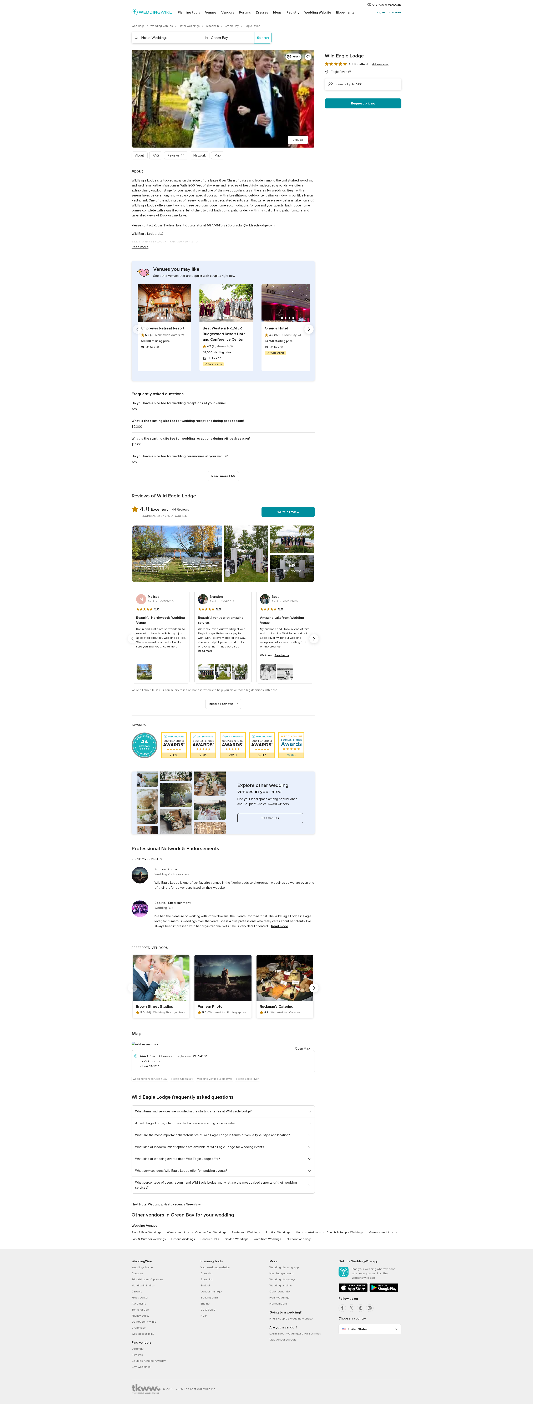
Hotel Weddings (189, 26)
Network (199, 155)
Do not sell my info (144, 1321)
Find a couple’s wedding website (291, 1318)
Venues (210, 12)
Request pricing (363, 103)
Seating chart (209, 1297)
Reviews (176, 155)
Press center (140, 1297)
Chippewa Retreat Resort (162, 328)
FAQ (156, 155)
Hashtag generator (281, 1273)
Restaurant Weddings (246, 1232)
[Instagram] (370, 1308)
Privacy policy (140, 1315)
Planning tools (189, 12)
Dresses (262, 12)
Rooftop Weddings (278, 1232)
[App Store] (353, 1291)
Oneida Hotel (276, 328)
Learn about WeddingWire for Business (295, 1333)
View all (298, 140)
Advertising (139, 1303)
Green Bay (232, 26)
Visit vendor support (282, 1339)
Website (317, 12)
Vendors (227, 12)
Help (203, 1315)
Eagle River (252, 26)
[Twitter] (351, 1308)
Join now (394, 12)
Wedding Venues (162, 26)
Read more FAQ (223, 476)
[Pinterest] (360, 1308)
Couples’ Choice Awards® (149, 1361)
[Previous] (137, 329)
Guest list (206, 1279)
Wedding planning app (284, 1267)
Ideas (277, 12)
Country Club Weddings (210, 1232)
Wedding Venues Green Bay (150, 1079)
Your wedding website (215, 1267)
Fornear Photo (165, 869)
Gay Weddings (141, 1367)
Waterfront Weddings (267, 1239)
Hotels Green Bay (182, 1079)
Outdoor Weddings (299, 1239)
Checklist (206, 1273)
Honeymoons (278, 1303)
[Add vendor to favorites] (308, 56)
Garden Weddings (236, 1239)
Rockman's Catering (276, 1006)
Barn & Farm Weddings (146, 1232)
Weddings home (142, 1267)
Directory (137, 1349)
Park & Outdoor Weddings (149, 1239)
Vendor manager (211, 1291)
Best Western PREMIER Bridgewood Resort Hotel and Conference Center (225, 334)
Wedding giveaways (282, 1279)
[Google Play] (384, 1291)
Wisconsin (212, 26)
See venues (270, 818)
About (139, 155)
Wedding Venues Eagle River (214, 1079)
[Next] (309, 329)
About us (137, 1273)
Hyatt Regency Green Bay (182, 1204)
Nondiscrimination (143, 1285)
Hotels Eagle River (247, 1079)
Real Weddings (279, 1297)
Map (218, 155)
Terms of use (140, 1309)
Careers (137, 1291)
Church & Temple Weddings (344, 1232)
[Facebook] (342, 1308)
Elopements (345, 12)
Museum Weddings (381, 1232)
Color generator (280, 1291)
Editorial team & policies (147, 1279)
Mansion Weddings (308, 1232)
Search (263, 37)
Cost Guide (207, 1309)
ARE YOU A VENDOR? (386, 4)
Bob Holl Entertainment (172, 903)
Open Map (302, 1048)
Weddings (138, 26)
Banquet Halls (209, 1239)
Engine (205, 1303)
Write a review (288, 512)
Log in (380, 12)
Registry (292, 12)
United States (357, 1329)
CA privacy (139, 1327)
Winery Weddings (178, 1232)
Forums (245, 12)
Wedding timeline (280, 1285)
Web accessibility (143, 1334)
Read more (140, 247)
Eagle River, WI (341, 72)
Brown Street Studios (154, 1006)
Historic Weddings (183, 1239)
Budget (205, 1285)
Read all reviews (221, 704)
